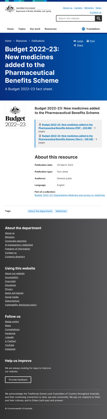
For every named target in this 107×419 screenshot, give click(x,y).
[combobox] (75, 18)
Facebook (10, 333)
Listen (80, 41)
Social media (12, 297)
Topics (21, 28)
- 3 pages (67, 128)
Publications (38, 40)
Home (10, 28)
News (98, 7)
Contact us (95, 12)
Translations (93, 28)
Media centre (12, 321)
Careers (78, 7)
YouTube (9, 345)
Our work (35, 28)
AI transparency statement (19, 244)
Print (92, 41)
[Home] (28, 8)
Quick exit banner (14, 293)
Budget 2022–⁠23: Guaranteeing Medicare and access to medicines (70, 195)
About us (67, 7)
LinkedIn (9, 337)
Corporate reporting (15, 241)
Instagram (10, 349)
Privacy (9, 289)
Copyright (10, 281)
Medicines (61, 211)
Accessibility (11, 277)
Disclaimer (10, 285)
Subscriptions (12, 300)
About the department (40, 211)
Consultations (12, 329)
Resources (51, 28)
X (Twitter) (10, 341)
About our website (15, 273)
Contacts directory (15, 256)
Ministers (89, 7)
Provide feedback (18, 379)
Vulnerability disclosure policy (21, 304)
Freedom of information (17, 248)
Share (80, 45)
